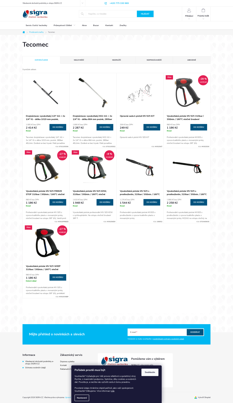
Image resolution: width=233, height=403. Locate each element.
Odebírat (195, 332)
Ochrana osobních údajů (35, 367)
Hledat (145, 13)
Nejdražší (116, 60)
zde (112, 391)
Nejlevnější (79, 60)
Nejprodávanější (154, 60)
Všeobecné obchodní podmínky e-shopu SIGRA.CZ (42, 3)
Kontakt (63, 365)
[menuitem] (36, 25)
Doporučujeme (41, 60)
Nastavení (82, 397)
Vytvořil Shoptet (204, 397)
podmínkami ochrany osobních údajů (168, 339)
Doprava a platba (67, 361)
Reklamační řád (66, 369)
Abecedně (191, 60)
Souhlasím (150, 372)
